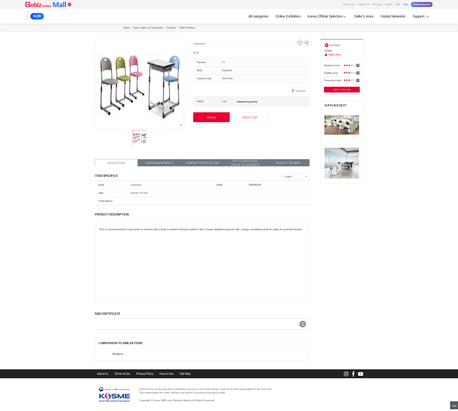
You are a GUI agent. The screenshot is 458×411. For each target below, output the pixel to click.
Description (116, 163)
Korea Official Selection (325, 16)
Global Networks (393, 16)
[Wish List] (300, 43)
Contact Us (363, 4)
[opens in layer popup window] (180, 125)
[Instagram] (346, 373)
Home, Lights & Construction (148, 27)
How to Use (349, 4)
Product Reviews (288, 163)
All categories (258, 16)
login (405, 4)
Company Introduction (202, 163)
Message (377, 4)
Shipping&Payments (159, 163)
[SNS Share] (307, 43)
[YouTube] (360, 373)
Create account (421, 4)
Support (419, 16)
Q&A (397, 4)
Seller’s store (363, 16)
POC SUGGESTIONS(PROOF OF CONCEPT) (245, 163)
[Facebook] (353, 373)
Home (126, 27)
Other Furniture (187, 27)
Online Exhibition (288, 16)
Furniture (171, 27)
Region (389, 4)
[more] (145, 343)
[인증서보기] (302, 324)
